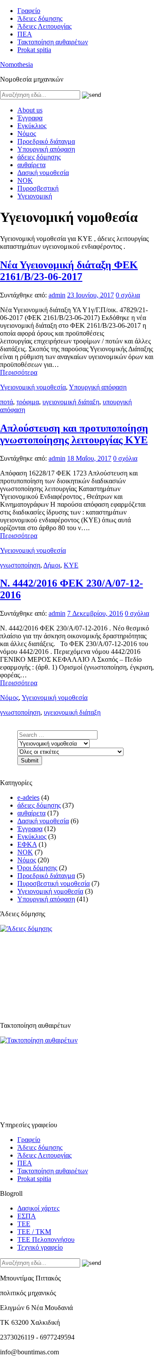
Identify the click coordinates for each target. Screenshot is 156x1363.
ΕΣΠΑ (26, 1216)
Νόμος (26, 133)
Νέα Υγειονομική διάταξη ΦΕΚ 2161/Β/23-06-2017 (69, 270)
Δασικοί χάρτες (38, 1208)
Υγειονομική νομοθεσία (33, 387)
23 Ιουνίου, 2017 (90, 295)
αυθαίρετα (31, 164)
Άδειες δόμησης (39, 18)
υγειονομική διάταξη (70, 402)
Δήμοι (51, 565)
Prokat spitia (34, 49)
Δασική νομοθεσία (43, 172)
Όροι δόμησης (37, 867)
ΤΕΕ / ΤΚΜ (34, 1231)
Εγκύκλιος (31, 125)
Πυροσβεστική (37, 188)
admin (57, 295)
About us (29, 110)
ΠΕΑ (24, 34)
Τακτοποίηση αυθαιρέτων (52, 42)
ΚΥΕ (71, 565)
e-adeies (28, 797)
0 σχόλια (128, 295)
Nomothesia (16, 64)
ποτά (6, 402)
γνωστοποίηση (20, 565)
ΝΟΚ (25, 180)
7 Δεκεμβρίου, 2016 (95, 613)
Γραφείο (28, 10)
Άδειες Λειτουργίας (44, 26)
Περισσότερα (18, 372)
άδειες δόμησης (39, 157)
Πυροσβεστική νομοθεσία (53, 883)
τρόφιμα (27, 402)
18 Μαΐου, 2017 (89, 458)
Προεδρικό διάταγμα (46, 141)
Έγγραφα (29, 118)
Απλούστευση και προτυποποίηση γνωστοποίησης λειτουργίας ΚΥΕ (74, 434)
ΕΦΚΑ (27, 844)
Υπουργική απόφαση (46, 149)
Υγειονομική (34, 196)
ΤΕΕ (23, 1224)
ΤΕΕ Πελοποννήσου (46, 1239)
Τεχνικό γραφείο (40, 1247)
